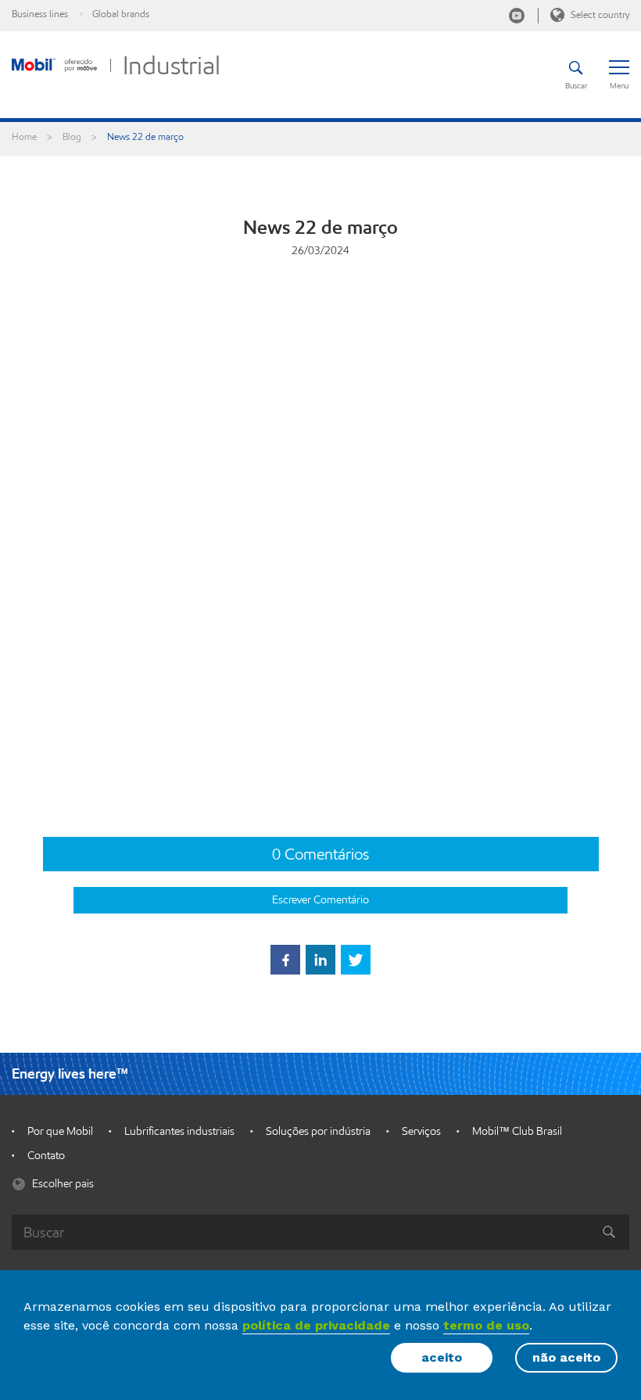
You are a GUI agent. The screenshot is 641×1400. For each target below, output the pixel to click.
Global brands (120, 14)
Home (24, 136)
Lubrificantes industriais (179, 1131)
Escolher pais (62, 1183)
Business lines (40, 14)
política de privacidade (316, 1325)
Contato (46, 1155)
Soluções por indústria (318, 1131)
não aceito (566, 1357)
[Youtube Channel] (517, 15)
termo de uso (486, 1325)
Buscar (575, 86)
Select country (598, 14)
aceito (441, 1357)
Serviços (421, 1131)
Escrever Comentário (320, 899)
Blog (72, 136)
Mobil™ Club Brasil (517, 1131)
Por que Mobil (60, 1131)
